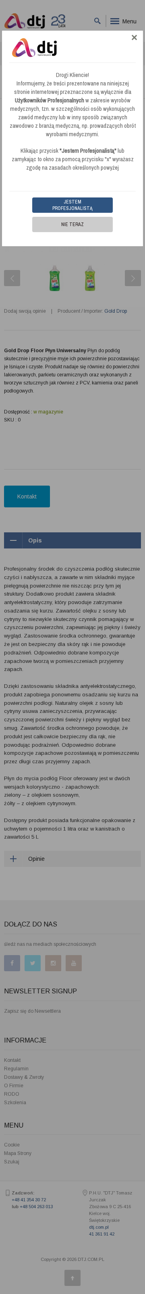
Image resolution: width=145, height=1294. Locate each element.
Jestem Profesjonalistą (72, 205)
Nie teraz (72, 224)
